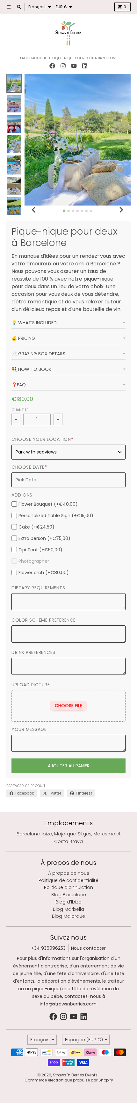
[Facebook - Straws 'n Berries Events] (52, 66)
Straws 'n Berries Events (75, 1075)
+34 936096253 (48, 948)
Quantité (19, 409)
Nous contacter (88, 948)
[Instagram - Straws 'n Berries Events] (63, 66)
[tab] (64, 210)
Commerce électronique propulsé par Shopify (69, 1080)
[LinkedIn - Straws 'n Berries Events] (85, 66)
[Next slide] (121, 210)
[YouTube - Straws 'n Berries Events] (74, 66)
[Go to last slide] (34, 210)
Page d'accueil (33, 57)
